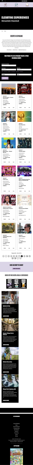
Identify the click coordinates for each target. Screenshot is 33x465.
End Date (18, 68)
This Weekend (13, 71)
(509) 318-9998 (7, 130)
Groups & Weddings (16, 423)
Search (5, 78)
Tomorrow (5, 71)
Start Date (4, 68)
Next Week (17, 71)
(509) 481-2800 (23, 130)
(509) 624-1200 (23, 185)
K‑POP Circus (5, 179)
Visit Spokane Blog (16, 428)
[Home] (4, 1)
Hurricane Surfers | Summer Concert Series (8, 98)
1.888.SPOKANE (20, 441)
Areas (18, 74)
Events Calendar (9, 49)
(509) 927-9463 (7, 103)
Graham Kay (5, 124)
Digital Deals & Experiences (22, 49)
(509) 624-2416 (23, 241)
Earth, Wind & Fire (22, 124)
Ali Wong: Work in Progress (8, 208)
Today (2, 71)
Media (16, 425)
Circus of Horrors (22, 97)
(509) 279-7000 (7, 157)
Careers (16, 434)
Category (3, 74)
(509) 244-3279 (23, 156)
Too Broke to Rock (22, 151)
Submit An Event (15, 49)
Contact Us (16, 431)
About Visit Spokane (16, 426)
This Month (21, 71)
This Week (9, 71)
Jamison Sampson (22, 236)
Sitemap (16, 436)
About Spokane (16, 429)
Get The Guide (16, 446)
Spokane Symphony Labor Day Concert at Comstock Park (24, 180)
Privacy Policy (16, 433)
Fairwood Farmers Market (23, 208)
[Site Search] (29, 1)
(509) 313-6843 (7, 242)
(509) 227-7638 (23, 102)
